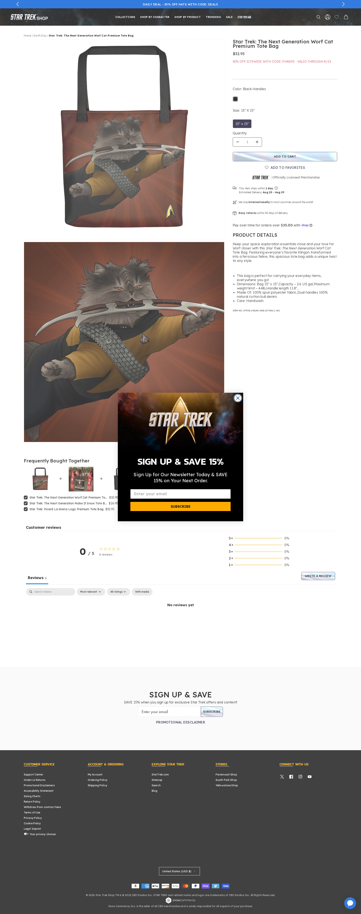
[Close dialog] (238, 398)
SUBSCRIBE (181, 506)
